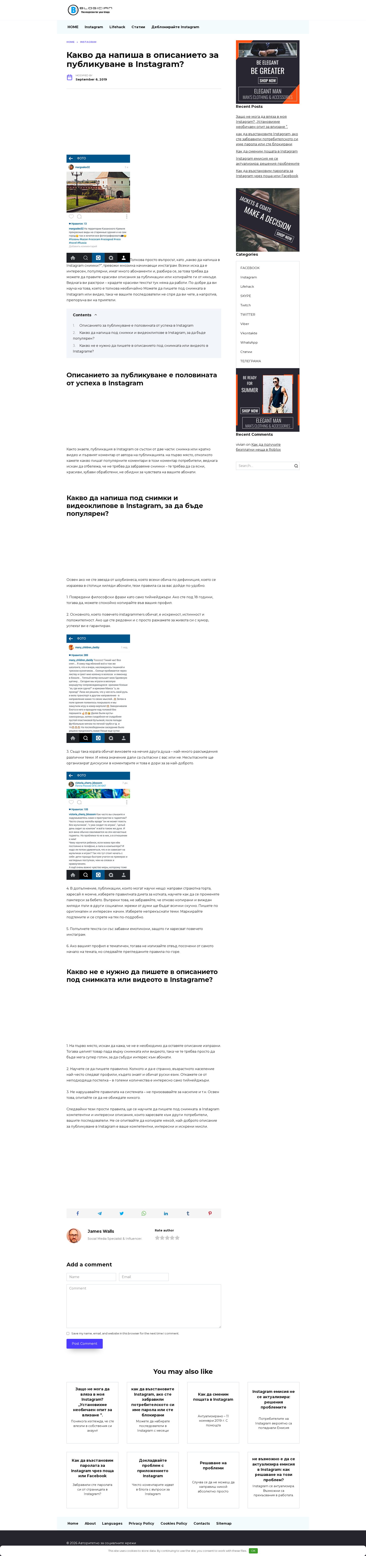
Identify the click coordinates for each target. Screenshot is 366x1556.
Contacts (202, 1523)
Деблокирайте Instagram (175, 27)
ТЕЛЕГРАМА (250, 361)
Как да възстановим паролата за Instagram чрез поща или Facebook (92, 1468)
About (90, 1523)
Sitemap (224, 1523)
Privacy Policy (141, 1523)
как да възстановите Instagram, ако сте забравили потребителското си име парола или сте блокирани (267, 139)
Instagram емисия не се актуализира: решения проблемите (273, 1399)
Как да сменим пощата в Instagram (267, 151)
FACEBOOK (250, 268)
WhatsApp (249, 342)
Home (73, 1523)
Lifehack (117, 27)
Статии (138, 27)
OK (253, 1550)
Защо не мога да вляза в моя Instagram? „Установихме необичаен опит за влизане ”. (262, 122)
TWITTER (247, 314)
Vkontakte (248, 333)
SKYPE (245, 296)
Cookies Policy (174, 1523)
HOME (73, 27)
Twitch (245, 305)
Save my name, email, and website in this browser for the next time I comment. (125, 1333)
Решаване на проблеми (213, 1465)
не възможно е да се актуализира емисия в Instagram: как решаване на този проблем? (273, 1469)
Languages (112, 1523)
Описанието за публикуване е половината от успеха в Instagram (136, 325)
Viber (244, 324)
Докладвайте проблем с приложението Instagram (152, 1468)
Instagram (94, 27)
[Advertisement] (144, 125)
